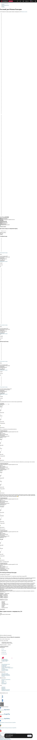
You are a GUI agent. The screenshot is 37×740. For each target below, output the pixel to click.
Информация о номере (3, 261)
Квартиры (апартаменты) (6, 679)
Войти (28, 1)
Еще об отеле (2, 609)
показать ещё (2, 260)
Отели (3, 680)
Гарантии (3, 668)
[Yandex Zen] (2, 701)
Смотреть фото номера (3, 252)
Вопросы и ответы (5, 670)
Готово (1, 234)
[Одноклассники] (2, 696)
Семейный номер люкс (3, 530)
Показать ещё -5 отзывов (4, 570)
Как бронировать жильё (6, 664)
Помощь (3, 676)
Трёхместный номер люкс (4, 463)
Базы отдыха (4, 683)
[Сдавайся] (17, 1)
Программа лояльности (6, 690)
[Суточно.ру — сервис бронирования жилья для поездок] (4, 1)
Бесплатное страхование (6, 675)
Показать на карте (24, 11)
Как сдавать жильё (5, 673)
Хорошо (29, 735)
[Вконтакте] (2, 698)
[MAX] (2, 697)
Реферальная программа (6, 689)
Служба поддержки (5, 660)
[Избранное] (23, 1)
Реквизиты (3, 688)
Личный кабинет (5, 659)
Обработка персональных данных (5, 739)
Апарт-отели (4, 652)
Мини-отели (4, 650)
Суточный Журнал (5, 669)
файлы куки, (11, 734)
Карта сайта (2, 737)
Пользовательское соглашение (5, 738)
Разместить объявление (6, 674)
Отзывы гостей (4, 665)
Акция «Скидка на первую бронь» (7, 667)
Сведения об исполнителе (4, 646)
